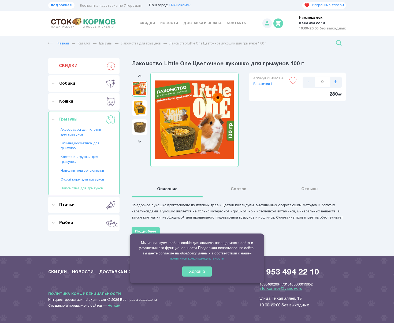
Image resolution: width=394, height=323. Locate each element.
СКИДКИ (68, 66)
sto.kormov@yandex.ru (280, 289)
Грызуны (105, 43)
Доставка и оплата (202, 23)
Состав (238, 189)
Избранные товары (328, 5)
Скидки (147, 23)
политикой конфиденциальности (197, 258)
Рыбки (66, 223)
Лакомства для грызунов (141, 43)
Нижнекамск (180, 5)
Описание (167, 189)
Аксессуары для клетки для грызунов (81, 132)
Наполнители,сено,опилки (82, 170)
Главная (63, 43)
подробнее (61, 5)
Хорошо (197, 271)
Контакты (237, 23)
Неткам (114, 305)
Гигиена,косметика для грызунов (80, 146)
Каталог (84, 43)
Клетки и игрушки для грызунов (79, 160)
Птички (67, 205)
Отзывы (309, 189)
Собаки (67, 83)
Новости (169, 23)
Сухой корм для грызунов (82, 179)
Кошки (66, 101)
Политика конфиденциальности (84, 294)
